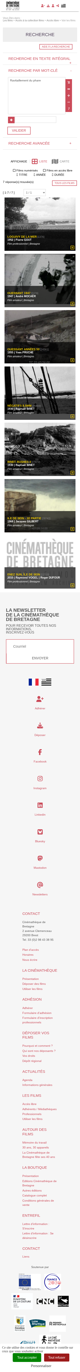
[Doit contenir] (68, 95)
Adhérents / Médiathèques (39, 1109)
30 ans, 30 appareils (35, 1147)
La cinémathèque (39, 970)
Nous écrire (29, 959)
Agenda (27, 1080)
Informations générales (37, 1085)
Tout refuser (56, 1357)
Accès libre (29, 1104)
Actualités (33, 1072)
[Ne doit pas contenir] (68, 102)
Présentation (30, 978)
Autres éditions (32, 1190)
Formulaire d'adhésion (36, 1013)
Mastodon (40, 867)
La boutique (34, 1167)
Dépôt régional (31, 1061)
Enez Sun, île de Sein (23, 574)
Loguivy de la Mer (22, 236)
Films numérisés (27, 170)
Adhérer (27, 1008)
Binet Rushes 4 (19, 461)
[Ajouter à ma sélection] (72, 247)
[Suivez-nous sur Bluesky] (40, 833)
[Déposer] (48, 5)
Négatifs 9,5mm (19, 405)
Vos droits (28, 1055)
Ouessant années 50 (23, 349)
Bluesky (40, 841)
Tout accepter (27, 1357)
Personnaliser (41, 1366)
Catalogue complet (34, 1195)
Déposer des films (34, 983)
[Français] (34, 682)
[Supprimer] (68, 89)
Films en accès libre (59, 170)
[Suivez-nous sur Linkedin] (40, 806)
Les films (31, 1095)
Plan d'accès (30, 949)
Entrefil (31, 1215)
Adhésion (32, 999)
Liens (25, 1256)
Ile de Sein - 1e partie (24, 518)
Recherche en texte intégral (39, 61)
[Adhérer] (43, 5)
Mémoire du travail (34, 1142)
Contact (31, 914)
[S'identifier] (53, 5)
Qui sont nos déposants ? (39, 1050)
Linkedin (40, 814)
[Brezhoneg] (63, 5)
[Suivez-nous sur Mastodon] (40, 859)
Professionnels (31, 1114)
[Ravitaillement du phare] (37, 80)
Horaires (27, 954)
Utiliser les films (32, 989)
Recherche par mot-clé (39, 70)
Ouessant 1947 (19, 293)
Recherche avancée (39, 143)
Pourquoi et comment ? (37, 1045)
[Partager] (57, 5)
